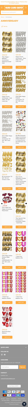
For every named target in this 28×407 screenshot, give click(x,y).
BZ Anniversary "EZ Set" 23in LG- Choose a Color (7, 178)
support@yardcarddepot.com (8, 378)
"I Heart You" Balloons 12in (19, 297)
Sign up (22, 367)
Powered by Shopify (14, 404)
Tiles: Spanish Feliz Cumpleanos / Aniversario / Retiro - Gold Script (20, 220)
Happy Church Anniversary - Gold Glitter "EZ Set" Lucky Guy (7, 99)
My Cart (3, 399)
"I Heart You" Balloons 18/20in (6, 297)
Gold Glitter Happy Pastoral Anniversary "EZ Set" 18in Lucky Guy (20, 99)
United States (13, 386)
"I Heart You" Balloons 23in (19, 257)
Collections (13, 399)
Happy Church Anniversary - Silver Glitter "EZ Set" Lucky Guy (21, 59)
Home (2, 17)
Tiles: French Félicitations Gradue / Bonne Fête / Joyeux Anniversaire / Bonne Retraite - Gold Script (21, 180)
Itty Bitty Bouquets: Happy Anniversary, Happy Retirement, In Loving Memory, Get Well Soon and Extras (21, 139)
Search (7, 399)
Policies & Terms (21, 399)
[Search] (25, 12)
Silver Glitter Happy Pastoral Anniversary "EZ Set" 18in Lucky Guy (7, 139)
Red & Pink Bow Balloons (6, 332)
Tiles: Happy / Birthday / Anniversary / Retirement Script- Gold (7, 60)
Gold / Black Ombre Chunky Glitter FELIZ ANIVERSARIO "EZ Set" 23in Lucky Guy (7, 259)
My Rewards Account (16, 400)
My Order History (6, 400)
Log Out (24, 400)
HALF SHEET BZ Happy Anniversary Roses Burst (7, 209)
